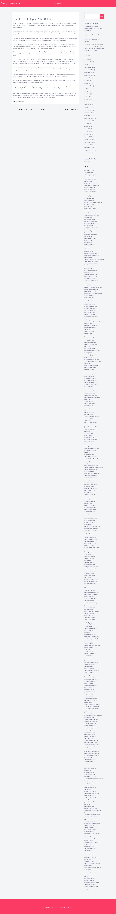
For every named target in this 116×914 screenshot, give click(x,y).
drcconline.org (88, 626)
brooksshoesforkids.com (90, 660)
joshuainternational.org (90, 698)
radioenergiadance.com (90, 250)
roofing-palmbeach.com (90, 306)
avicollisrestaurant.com (90, 625)
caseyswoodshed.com (90, 640)
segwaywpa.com (88, 666)
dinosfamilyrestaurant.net (91, 286)
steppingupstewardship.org (91, 755)
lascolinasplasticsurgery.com (92, 744)
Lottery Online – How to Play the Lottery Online (29, 108)
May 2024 (87, 96)
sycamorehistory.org (89, 774)
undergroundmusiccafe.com (91, 886)
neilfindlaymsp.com (89, 623)
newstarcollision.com (90, 371)
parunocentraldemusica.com (91, 808)
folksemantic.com (89, 331)
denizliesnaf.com (88, 643)
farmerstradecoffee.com (91, 679)
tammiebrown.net (89, 558)
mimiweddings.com (89, 880)
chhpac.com (87, 871)
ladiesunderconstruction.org (91, 280)
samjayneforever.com (90, 827)
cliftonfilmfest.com (89, 314)
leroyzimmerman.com (90, 854)
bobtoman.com (88, 242)
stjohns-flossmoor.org (90, 598)
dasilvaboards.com (89, 479)
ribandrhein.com (88, 405)
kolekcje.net (87, 407)
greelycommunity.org (89, 511)
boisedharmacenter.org (90, 428)
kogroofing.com (88, 246)
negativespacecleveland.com (92, 589)
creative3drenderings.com (91, 678)
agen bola (58, 3)
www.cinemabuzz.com (90, 768)
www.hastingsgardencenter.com (92, 784)
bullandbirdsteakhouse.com (91, 742)
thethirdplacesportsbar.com (91, 793)
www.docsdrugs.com (89, 734)
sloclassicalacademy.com (91, 477)
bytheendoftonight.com (90, 439)
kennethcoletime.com (90, 543)
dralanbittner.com (89, 340)
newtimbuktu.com (89, 197)
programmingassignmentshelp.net (93, 202)
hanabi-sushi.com (88, 763)
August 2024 (87, 88)
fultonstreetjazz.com (90, 267)
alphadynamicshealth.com (91, 842)
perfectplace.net (88, 414)
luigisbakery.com (88, 761)
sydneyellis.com (88, 386)
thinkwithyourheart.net (90, 320)
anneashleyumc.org (89, 725)
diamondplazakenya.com (90, 816)
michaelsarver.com (89, 376)
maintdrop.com (88, 240)
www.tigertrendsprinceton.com (92, 704)
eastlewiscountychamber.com (92, 473)
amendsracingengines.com (91, 719)
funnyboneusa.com (89, 600)
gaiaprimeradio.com (89, 556)
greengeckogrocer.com (90, 378)
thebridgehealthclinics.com (91, 670)
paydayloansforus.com (90, 208)
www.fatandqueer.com (90, 723)
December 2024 (88, 86)
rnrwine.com (87, 859)
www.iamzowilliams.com (91, 782)
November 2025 (88, 70)
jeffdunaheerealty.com (90, 712)
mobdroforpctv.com (89, 445)
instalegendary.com (89, 219)
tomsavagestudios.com (90, 395)
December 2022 (88, 142)
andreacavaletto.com (90, 424)
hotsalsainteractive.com (90, 183)
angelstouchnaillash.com (91, 365)
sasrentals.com (88, 373)
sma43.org (87, 748)
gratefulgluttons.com (90, 443)
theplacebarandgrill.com (90, 628)
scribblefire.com (88, 418)
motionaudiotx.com (89, 874)
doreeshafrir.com (88, 524)
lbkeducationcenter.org (90, 411)
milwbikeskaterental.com (91, 581)
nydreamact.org (88, 225)
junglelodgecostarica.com (91, 566)
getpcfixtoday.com (89, 231)
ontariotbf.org (88, 217)
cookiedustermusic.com (90, 602)
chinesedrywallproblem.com (91, 594)
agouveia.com (88, 865)
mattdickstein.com (89, 687)
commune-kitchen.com (90, 498)
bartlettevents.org (89, 268)
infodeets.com (88, 181)
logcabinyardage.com (89, 681)
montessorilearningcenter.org (92, 823)
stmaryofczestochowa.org (91, 536)
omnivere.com (88, 193)
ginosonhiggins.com (89, 575)
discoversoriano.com (89, 454)
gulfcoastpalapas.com (90, 668)
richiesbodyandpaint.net (90, 176)
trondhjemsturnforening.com (92, 814)
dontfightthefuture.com (90, 308)
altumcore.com (88, 655)
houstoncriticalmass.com (91, 465)
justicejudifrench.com (90, 537)
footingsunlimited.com (90, 731)
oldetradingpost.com (89, 278)
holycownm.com (88, 609)
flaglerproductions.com (90, 484)
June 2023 (87, 126)
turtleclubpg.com (89, 613)
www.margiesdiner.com (90, 736)
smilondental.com (89, 369)
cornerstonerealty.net (90, 776)
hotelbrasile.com (88, 265)
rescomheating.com (89, 878)
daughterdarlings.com (90, 179)
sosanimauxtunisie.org (90, 244)
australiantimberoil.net (90, 284)
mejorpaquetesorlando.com (91, 359)
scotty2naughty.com (89, 522)
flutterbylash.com (89, 844)
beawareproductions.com (91, 528)
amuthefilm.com (88, 500)
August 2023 (87, 121)
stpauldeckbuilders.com (90, 729)
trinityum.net (87, 789)
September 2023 (88, 118)
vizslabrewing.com (89, 339)
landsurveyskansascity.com (91, 727)
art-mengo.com (88, 554)
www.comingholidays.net (91, 458)
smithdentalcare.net (89, 884)
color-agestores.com (89, 429)
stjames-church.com (89, 520)
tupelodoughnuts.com (90, 354)
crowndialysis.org (88, 388)
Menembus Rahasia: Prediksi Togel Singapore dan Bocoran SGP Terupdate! (93, 35)
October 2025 (88, 72)
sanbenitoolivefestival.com (91, 448)
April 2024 (87, 99)
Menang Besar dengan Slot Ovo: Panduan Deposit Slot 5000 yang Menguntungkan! (93, 28)
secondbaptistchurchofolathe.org (93, 867)
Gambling (21, 101)
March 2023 (87, 134)
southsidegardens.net (90, 787)
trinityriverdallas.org (89, 412)
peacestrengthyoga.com (90, 714)
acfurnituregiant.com (89, 189)
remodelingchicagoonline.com (92, 750)
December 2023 (88, 110)
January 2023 (87, 139)
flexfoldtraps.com (89, 717)
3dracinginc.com (88, 464)
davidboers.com (88, 683)
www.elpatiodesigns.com (91, 801)
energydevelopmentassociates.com (93, 293)
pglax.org (86, 587)
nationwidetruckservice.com (91, 611)
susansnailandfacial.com (90, 700)
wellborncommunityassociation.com (94, 259)
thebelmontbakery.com (90, 210)
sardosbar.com (88, 333)
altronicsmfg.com (89, 198)
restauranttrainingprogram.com (92, 390)
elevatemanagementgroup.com (92, 852)
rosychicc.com (88, 435)
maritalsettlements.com (91, 579)
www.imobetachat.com (90, 685)
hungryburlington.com (90, 545)
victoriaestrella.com (89, 617)
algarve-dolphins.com (90, 571)
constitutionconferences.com (92, 645)
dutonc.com (87, 560)
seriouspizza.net (88, 651)
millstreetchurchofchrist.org (91, 837)
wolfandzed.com (88, 765)
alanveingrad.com (89, 573)
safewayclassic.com (89, 212)
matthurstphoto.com (90, 829)
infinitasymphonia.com (90, 505)
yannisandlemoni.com (90, 342)
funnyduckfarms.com (89, 848)
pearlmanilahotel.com (90, 238)
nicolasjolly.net (88, 503)
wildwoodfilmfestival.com (91, 261)
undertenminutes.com (90, 191)
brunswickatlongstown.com (91, 547)
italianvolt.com (88, 335)
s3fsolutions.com (89, 297)
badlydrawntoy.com (89, 689)
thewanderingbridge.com (90, 539)
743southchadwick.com (90, 303)
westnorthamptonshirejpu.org (92, 263)
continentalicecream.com (91, 488)
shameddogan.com (89, 674)
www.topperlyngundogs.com (92, 708)
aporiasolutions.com (89, 664)
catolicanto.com (88, 409)
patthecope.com (88, 647)
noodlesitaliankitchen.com (91, 223)
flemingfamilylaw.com (90, 857)
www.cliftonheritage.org (90, 746)
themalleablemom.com (90, 541)
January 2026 (87, 64)
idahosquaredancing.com (90, 327)
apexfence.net (88, 890)
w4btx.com (87, 363)
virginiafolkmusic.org (89, 401)
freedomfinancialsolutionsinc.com (93, 715)
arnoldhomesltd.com (89, 310)
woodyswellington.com (90, 797)
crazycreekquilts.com (89, 490)
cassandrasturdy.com (89, 446)
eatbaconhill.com (89, 200)
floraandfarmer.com (89, 295)
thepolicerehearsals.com (90, 469)
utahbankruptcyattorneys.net (92, 322)
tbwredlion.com (88, 818)
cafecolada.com (88, 452)
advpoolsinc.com (88, 632)
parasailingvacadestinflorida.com (93, 839)
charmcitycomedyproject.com (92, 526)
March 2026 (87, 59)
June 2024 (87, 94)
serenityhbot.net (88, 696)
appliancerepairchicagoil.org (91, 215)
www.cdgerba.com (89, 806)
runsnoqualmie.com (89, 732)
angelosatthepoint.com (90, 634)
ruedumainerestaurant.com (91, 513)
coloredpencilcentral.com (91, 312)
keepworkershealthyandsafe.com (93, 221)
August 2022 (87, 153)
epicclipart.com (88, 236)
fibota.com (87, 804)
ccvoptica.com (88, 757)
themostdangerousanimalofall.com (93, 467)
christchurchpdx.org (89, 494)
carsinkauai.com (88, 835)
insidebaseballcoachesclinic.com (92, 833)
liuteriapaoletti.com (89, 590)
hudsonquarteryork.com (90, 803)
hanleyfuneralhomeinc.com (91, 357)
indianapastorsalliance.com (91, 636)
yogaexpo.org (88, 420)
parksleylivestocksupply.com (91, 426)
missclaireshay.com (89, 170)
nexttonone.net (88, 695)
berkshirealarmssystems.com (92, 337)
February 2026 (88, 61)
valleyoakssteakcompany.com (92, 638)
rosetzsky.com (88, 515)
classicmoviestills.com (90, 450)
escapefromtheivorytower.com (92, 301)
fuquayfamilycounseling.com (92, 863)
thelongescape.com (89, 562)
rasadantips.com (88, 195)
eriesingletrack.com (89, 348)
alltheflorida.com (89, 831)
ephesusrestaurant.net (90, 795)
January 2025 (87, 83)
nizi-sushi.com (88, 553)
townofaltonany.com (90, 585)
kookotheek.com (88, 251)
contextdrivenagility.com (91, 530)
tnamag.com (87, 659)
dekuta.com (87, 767)
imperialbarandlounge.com (91, 316)
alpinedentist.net (88, 248)
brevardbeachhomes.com (91, 299)
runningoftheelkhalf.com (91, 710)
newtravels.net (88, 206)
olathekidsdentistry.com (90, 356)
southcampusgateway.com (91, 255)
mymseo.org (87, 869)
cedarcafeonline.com (89, 187)
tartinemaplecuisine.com (90, 549)
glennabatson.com (89, 481)
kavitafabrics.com (89, 606)
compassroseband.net (90, 653)
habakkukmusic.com (89, 693)
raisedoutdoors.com (89, 318)
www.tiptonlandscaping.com (91, 753)
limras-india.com (88, 172)
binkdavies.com (88, 492)
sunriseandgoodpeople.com (91, 592)
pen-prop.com (88, 702)
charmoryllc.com (88, 462)
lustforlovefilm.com (89, 501)
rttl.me (86, 876)
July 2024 (86, 91)
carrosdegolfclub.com (90, 291)
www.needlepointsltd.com (91, 740)
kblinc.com (87, 346)
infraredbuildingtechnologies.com (93, 287)
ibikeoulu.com (88, 532)
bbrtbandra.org (88, 232)
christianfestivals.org (90, 568)
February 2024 (88, 104)
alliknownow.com (89, 471)
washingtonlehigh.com (90, 759)
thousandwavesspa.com (90, 619)
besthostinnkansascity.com (91, 882)
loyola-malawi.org (89, 433)
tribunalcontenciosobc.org (91, 475)
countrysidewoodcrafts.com (91, 214)
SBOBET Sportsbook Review (69, 108)
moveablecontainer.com (90, 270)
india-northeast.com (89, 304)
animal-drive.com (89, 657)
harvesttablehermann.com (91, 289)
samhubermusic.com (89, 888)
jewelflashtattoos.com (90, 229)
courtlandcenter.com (89, 621)
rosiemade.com (88, 352)
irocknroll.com (88, 323)
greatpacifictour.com (89, 615)
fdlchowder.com (88, 738)
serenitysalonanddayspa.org (91, 185)
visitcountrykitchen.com (90, 570)
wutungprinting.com (89, 577)
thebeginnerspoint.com (90, 456)
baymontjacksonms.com (90, 583)
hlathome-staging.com (90, 380)
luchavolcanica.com (89, 607)
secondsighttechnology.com (91, 375)
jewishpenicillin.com (89, 393)
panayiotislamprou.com (90, 253)
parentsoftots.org (89, 676)
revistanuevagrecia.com (90, 518)
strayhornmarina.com (90, 482)
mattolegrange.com (89, 564)
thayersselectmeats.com (91, 662)
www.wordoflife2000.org (91, 325)
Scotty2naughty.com (11, 3)
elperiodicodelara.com (90, 174)
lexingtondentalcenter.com (91, 384)
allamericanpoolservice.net (91, 392)
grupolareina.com (89, 272)
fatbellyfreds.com (89, 799)
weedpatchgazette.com (90, 344)
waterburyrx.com (88, 630)
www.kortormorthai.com (90, 721)
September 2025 (88, 75)
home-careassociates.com (91, 422)
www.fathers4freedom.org (91, 706)
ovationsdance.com (89, 403)
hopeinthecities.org (89, 441)
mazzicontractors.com (90, 791)
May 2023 (87, 129)
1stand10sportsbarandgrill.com (92, 361)
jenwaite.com (88, 850)
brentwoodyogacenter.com (91, 751)
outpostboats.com (89, 437)
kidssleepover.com (89, 204)
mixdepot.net (88, 770)
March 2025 (87, 80)
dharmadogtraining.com (90, 873)
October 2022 (88, 147)
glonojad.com (88, 517)
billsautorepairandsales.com (91, 820)
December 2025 (88, 67)
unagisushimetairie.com (90, 227)
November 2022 (88, 145)
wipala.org (87, 431)
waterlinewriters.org (89, 672)
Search (86, 13)
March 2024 (87, 102)
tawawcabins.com (89, 329)
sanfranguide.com (89, 460)
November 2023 (88, 112)
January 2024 (87, 107)
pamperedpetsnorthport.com (92, 350)
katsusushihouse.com (90, 509)
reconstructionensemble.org (91, 604)
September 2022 (88, 150)
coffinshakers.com (89, 534)
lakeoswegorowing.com (90, 861)
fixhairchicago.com (89, 642)
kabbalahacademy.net (90, 367)
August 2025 (87, 78)
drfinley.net (87, 856)
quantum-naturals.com (90, 821)
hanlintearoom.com (89, 846)
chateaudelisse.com (89, 257)
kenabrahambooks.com (90, 496)
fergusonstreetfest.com (90, 825)
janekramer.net (88, 551)
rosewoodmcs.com (89, 772)
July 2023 (86, 123)
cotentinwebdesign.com (90, 276)
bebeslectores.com (89, 282)
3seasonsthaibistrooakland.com (92, 416)
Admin (26, 15)
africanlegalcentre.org (90, 507)
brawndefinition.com (89, 486)
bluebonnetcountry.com (90, 234)
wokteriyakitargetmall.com (91, 382)
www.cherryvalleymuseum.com (92, 274)
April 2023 (87, 131)
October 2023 (88, 115)
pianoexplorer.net (89, 785)
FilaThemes (71, 907)
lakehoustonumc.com (90, 691)
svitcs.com (87, 649)
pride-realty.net (88, 840)
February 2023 (88, 137)
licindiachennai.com (89, 178)
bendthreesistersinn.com (90, 596)
